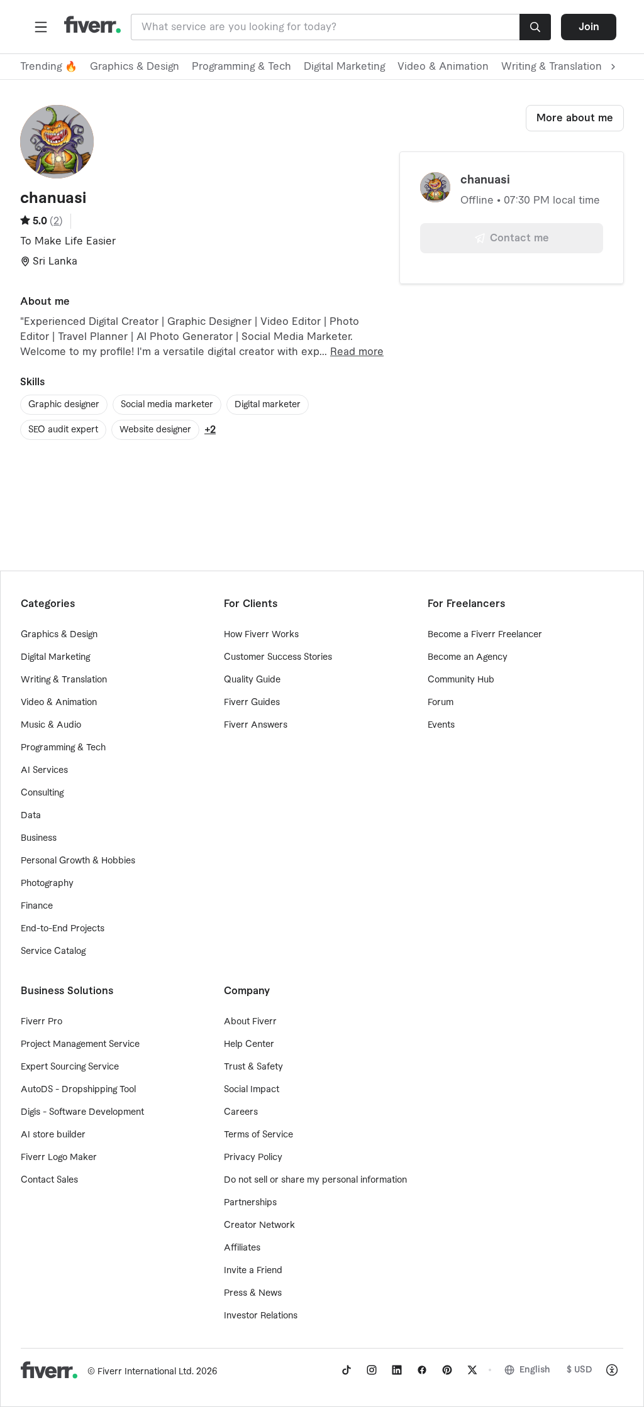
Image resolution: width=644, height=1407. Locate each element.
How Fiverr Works (261, 634)
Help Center (249, 1044)
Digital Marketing (344, 67)
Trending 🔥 (48, 67)
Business (39, 838)
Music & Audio (51, 725)
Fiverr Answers (255, 725)
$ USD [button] (579, 1370)
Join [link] (589, 27)
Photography (47, 883)
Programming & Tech (241, 67)
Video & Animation (443, 67)
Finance (37, 906)
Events (441, 725)
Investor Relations (260, 1315)
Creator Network (259, 1225)
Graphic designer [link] (63, 404)
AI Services (44, 770)
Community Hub (461, 680)
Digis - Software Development (82, 1112)
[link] (346, 1370)
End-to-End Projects (62, 928)
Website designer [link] (155, 429)
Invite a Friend (253, 1270)
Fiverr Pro (41, 1021)
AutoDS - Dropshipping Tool (78, 1089)
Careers (241, 1112)
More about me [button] (574, 118)
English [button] (534, 1370)
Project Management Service (80, 1044)
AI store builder (53, 1135)
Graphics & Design (134, 67)
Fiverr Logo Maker (59, 1157)
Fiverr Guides (252, 702)
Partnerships (250, 1202)
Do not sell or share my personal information (315, 1180)
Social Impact (251, 1089)
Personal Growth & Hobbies (78, 861)
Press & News (253, 1293)
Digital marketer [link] (268, 404)
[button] (41, 27)
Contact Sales (49, 1180)
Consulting (42, 793)
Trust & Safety (253, 1067)
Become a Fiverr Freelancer (485, 634)
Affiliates (242, 1248)
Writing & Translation (64, 680)
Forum (440, 702)
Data (31, 815)
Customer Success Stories (278, 657)
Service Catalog (53, 951)
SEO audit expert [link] (63, 429)
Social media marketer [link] (167, 404)
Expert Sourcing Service (70, 1067)
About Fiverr (250, 1021)
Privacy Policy (253, 1157)
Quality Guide (252, 680)
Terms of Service (258, 1135)
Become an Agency (468, 657)
